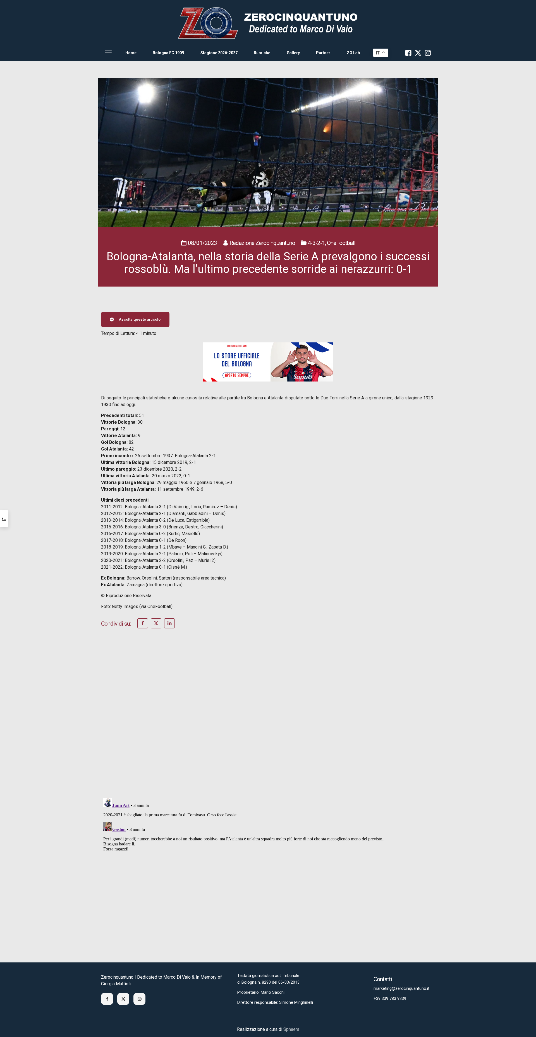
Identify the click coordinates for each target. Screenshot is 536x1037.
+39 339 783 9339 (390, 998)
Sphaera (291, 1029)
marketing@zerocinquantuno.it (401, 988)
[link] (268, 22)
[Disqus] (268, 720)
